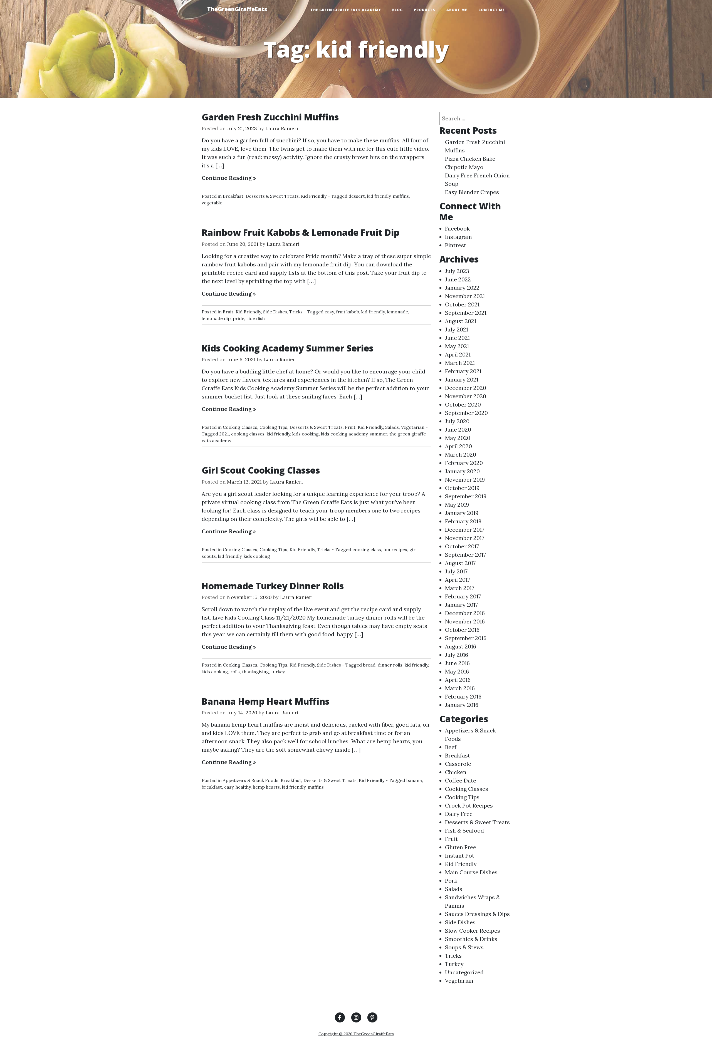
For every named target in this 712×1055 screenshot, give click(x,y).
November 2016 (465, 621)
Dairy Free (459, 813)
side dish (255, 318)
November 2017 (464, 537)
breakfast (212, 787)
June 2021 (457, 337)
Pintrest (455, 245)
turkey (278, 671)
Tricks (296, 311)
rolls (235, 671)
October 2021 (462, 304)
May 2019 (457, 504)
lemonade (397, 311)
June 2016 (457, 663)
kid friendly (378, 196)
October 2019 (462, 487)
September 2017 (465, 554)
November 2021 (465, 296)
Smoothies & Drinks (471, 938)
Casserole (458, 763)
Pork (451, 880)
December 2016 (465, 613)
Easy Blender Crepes (472, 192)
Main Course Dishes (471, 872)
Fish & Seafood (464, 830)
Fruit (228, 311)
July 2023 (457, 271)
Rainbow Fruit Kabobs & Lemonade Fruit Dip (300, 232)
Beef (450, 747)
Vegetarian (412, 427)
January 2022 (462, 287)
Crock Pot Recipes (469, 805)
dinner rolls (390, 665)
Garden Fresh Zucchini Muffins (270, 117)
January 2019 (461, 512)
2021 (224, 434)
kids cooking (305, 434)
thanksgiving (255, 671)
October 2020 (463, 404)
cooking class (366, 549)
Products (424, 10)
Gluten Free (460, 847)
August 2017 (460, 562)
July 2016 (456, 654)
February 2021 (463, 371)
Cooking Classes (240, 427)
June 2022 (458, 279)
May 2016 (457, 671)
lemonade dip (216, 318)
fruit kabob (347, 311)
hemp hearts (266, 787)
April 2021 (458, 354)
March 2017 (459, 588)
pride (238, 318)
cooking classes (247, 434)
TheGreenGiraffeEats (237, 9)
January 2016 (461, 704)
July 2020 (457, 421)
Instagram (458, 236)
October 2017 (462, 546)
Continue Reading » (229, 177)
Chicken (455, 772)
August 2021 (460, 321)
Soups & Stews (464, 947)
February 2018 (463, 521)
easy (329, 311)
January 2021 (461, 379)
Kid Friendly (314, 196)
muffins (401, 196)
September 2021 (465, 312)
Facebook (457, 228)
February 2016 (463, 696)
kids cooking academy (344, 434)
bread (369, 665)
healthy (243, 787)
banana (414, 780)
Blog (397, 10)
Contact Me (491, 10)
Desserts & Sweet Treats (272, 196)
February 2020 (464, 462)
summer (378, 434)
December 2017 (464, 529)
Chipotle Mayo (464, 167)
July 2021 (456, 329)
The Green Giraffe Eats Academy (345, 10)
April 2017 (457, 579)
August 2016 (460, 646)
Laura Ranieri (281, 128)
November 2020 (465, 396)
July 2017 (456, 571)
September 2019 (465, 496)
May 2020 (457, 437)
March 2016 (460, 688)
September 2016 (465, 638)
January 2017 (461, 604)
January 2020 (462, 471)
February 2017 (463, 596)
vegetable (212, 202)
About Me (456, 10)
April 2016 (458, 679)
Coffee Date (460, 780)
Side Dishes (275, 311)
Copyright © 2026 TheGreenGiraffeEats (356, 1033)
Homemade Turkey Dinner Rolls (273, 586)
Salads (392, 427)
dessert (356, 196)
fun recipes (395, 549)
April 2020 (458, 446)
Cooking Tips (273, 427)
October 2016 (462, 629)
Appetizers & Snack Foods (250, 780)
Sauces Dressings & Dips (477, 913)
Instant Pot (459, 855)
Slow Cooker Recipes (472, 930)
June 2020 (458, 429)
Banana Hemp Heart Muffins (266, 701)
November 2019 (465, 479)
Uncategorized (464, 972)
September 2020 (466, 412)
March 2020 (460, 454)
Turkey (454, 963)
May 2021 (457, 346)
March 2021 (460, 362)
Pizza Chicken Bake (470, 158)
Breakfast (233, 196)
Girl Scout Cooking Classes (261, 470)
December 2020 (465, 387)
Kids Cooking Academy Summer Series (288, 348)
